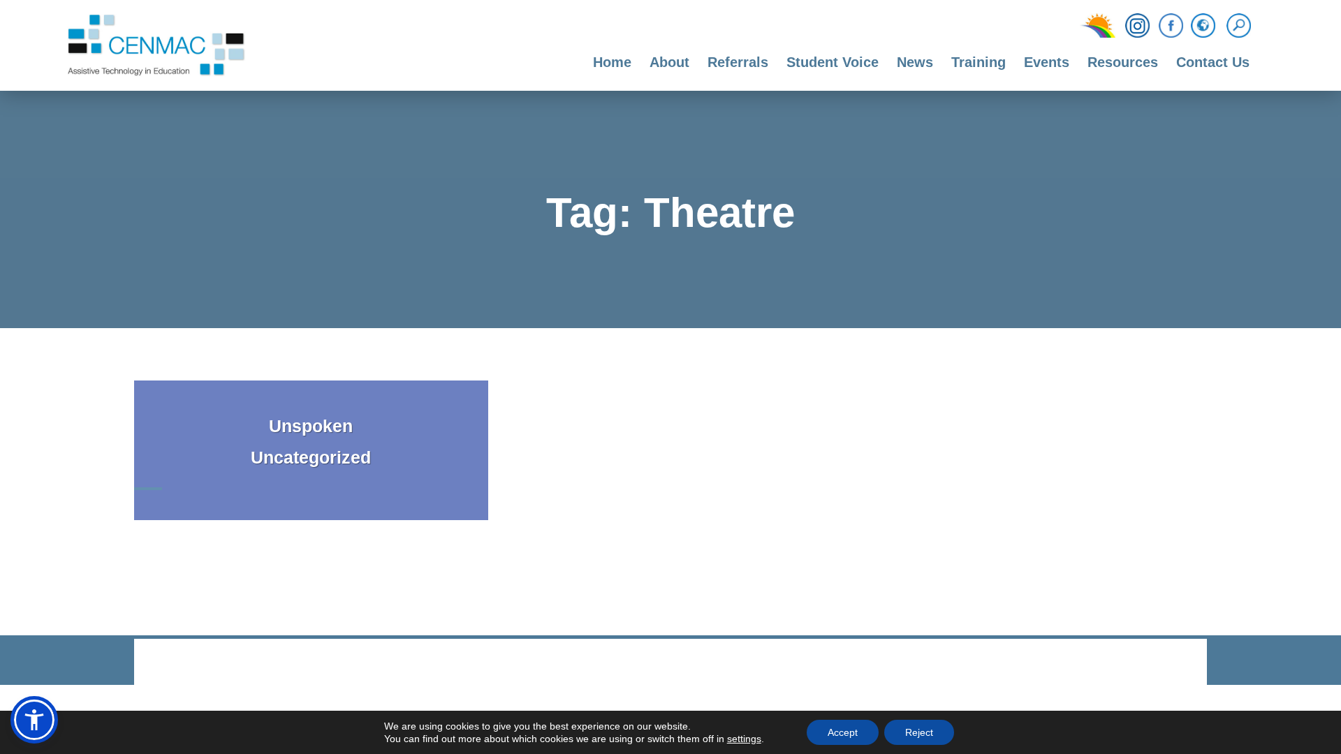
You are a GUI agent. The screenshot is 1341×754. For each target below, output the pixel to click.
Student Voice (832, 62)
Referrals (738, 62)
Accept (843, 732)
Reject (919, 732)
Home (612, 62)
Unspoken (311, 426)
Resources (1122, 62)
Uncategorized (311, 457)
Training (978, 62)
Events (1046, 62)
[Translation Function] (1203, 26)
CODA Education (1170, 663)
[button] (34, 720)
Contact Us (1213, 62)
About (669, 62)
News (915, 62)
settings (744, 738)
